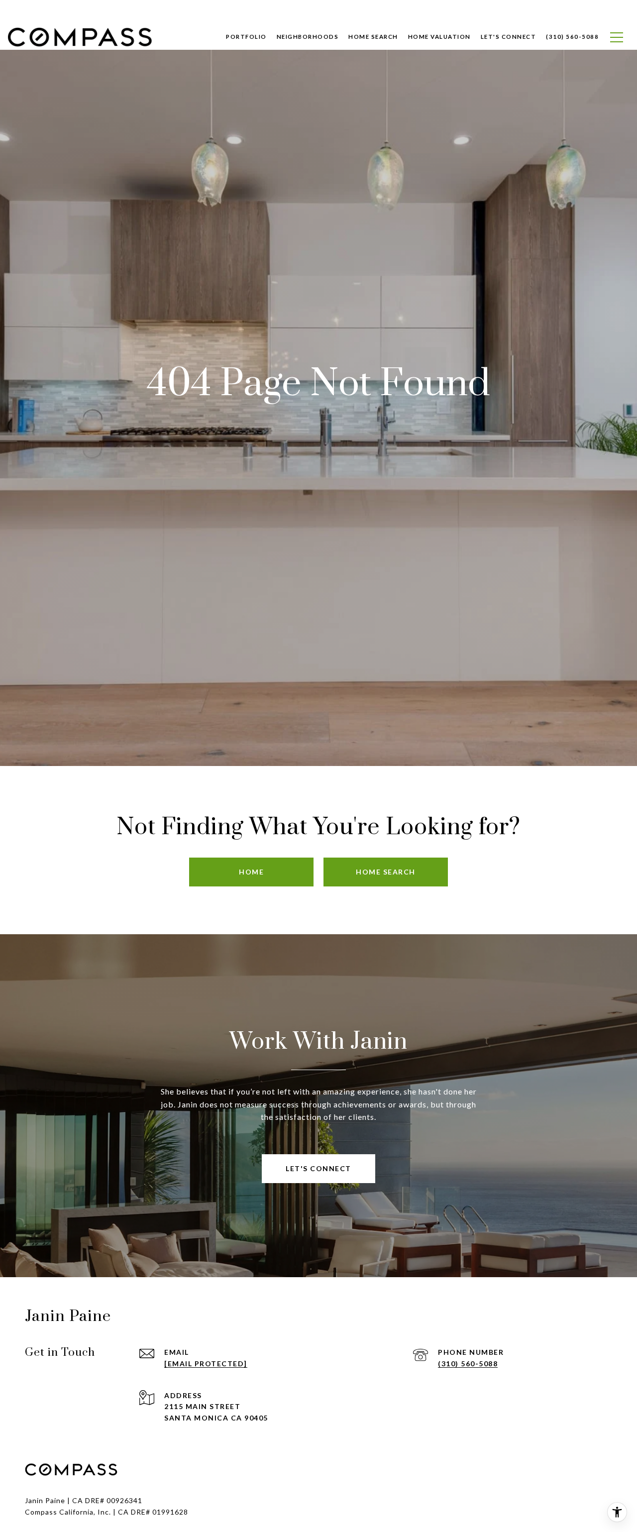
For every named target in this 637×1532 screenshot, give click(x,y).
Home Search (373, 36)
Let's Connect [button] (318, 1168)
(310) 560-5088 (468, 1363)
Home (251, 872)
